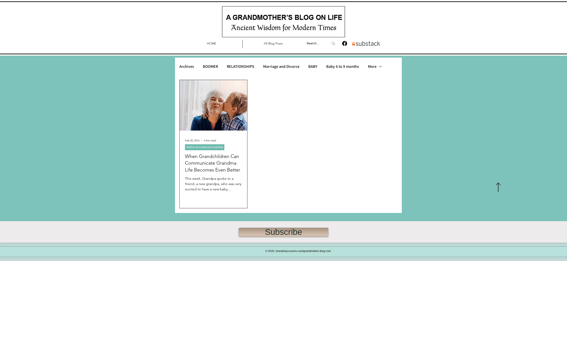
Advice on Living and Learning (204, 147)
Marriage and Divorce (281, 66)
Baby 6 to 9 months (342, 66)
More (372, 66)
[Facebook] (344, 43)
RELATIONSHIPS (240, 66)
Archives (186, 66)
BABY (312, 66)
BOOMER (210, 66)
